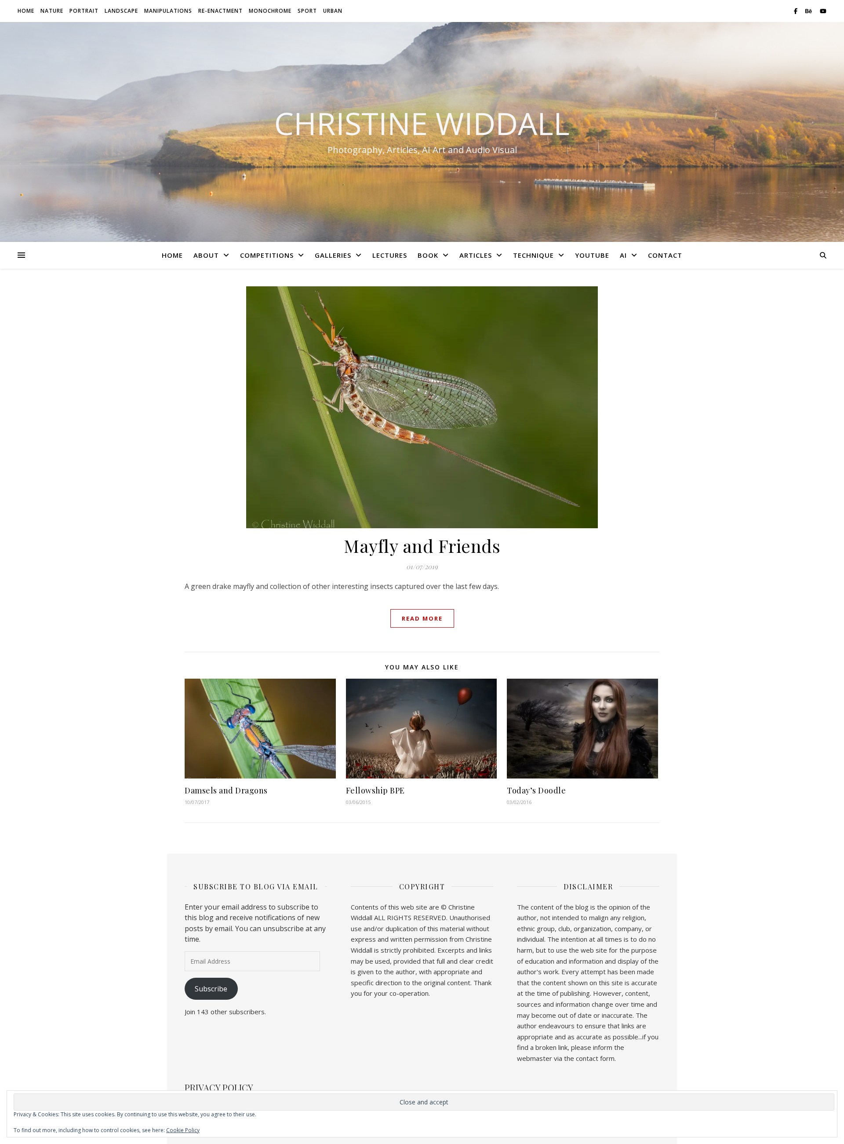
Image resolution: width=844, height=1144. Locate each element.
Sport (307, 11)
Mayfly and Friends (422, 545)
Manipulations (168, 11)
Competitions (267, 255)
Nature (51, 11)
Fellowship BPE (375, 790)
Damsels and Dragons (226, 790)
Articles (475, 255)
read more (422, 618)
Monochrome (270, 11)
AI (623, 255)
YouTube (592, 255)
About (206, 255)
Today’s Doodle (536, 790)
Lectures (389, 255)
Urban (332, 11)
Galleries (333, 255)
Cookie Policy (183, 1130)
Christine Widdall (422, 123)
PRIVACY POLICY (219, 1087)
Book (428, 255)
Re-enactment (220, 11)
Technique (533, 255)
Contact (665, 255)
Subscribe (211, 989)
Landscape (121, 11)
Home (26, 11)
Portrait (83, 11)
